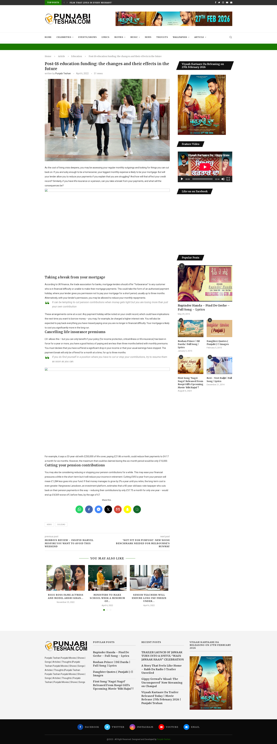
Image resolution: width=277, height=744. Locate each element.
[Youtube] (227, 2)
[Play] (182, 179)
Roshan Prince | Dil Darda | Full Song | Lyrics (189, 344)
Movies (118, 37)
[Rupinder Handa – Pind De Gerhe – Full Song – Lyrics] (205, 283)
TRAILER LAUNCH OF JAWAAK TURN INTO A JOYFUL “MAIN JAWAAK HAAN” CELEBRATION (162, 656)
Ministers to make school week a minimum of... (107, 598)
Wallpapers (180, 37)
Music (134, 37)
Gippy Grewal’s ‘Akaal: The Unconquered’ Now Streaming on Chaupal (161, 682)
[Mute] (223, 179)
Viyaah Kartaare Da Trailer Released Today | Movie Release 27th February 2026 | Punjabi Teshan (161, 698)
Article (199, 37)
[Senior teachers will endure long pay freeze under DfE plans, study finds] (149, 578)
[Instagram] (223, 2)
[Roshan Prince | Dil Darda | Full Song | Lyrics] (190, 328)
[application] (205, 167)
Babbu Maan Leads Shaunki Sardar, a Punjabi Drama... (103, 2)
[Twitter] (219, 2)
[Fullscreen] (228, 179)
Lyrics (105, 37)
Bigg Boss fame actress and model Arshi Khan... (65, 596)
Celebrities (63, 37)
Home (48, 37)
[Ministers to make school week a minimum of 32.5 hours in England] (107, 578)
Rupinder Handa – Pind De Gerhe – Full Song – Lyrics (204, 307)
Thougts (162, 37)
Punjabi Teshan (63, 73)
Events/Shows (87, 37)
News (148, 37)
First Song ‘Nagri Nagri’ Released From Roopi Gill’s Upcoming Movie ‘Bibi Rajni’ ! (190, 383)
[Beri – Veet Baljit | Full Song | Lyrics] (219, 365)
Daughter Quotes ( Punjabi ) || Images (218, 343)
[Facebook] (215, 2)
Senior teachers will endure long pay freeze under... (149, 598)
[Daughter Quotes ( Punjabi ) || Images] (219, 328)
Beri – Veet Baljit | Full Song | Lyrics (219, 380)
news (49, 524)
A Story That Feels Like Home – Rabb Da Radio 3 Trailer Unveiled (161, 669)
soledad (61, 524)
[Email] (231, 2)
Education (76, 56)
